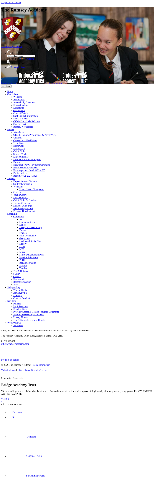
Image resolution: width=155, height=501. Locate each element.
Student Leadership (22, 184)
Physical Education (28, 257)
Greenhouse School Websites (33, 370)
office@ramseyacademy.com (15, 344)
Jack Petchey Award (23, 208)
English (23, 233)
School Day (19, 148)
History (22, 243)
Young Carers (19, 195)
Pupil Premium (20, 306)
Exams (16, 162)
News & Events (20, 118)
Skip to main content (11, 2)
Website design (8, 370)
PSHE (22, 260)
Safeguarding (13, 287)
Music (22, 252)
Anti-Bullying (20, 292)
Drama (22, 230)
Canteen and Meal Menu (25, 140)
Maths (22, 246)
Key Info (11, 301)
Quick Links (19, 151)
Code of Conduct (21, 298)
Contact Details (20, 113)
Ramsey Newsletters (23, 126)
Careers (17, 192)
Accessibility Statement (24, 102)
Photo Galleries (20, 173)
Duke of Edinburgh (22, 205)
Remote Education (22, 282)
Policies (17, 303)
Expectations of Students (25, 181)
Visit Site (5, 399)
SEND (16, 273)
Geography (24, 238)
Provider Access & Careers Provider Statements (36, 312)
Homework (18, 146)
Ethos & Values (20, 105)
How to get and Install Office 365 (29, 170)
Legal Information (41, 365)
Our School (12, 94)
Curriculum (18, 216)
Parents (10, 129)
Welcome (17, 97)
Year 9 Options (20, 271)
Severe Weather (20, 154)
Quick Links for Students (25, 200)
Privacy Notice (20, 317)
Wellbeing (18, 186)
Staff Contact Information (25, 116)
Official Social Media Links (26, 121)
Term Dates (18, 143)
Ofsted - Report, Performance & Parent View (34, 135)
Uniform (17, 137)
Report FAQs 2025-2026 (25, 175)
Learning (12, 214)
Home (10, 91)
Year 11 (17, 284)
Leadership (18, 107)
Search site (6, 378)
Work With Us (14, 322)
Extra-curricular (20, 156)
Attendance (18, 132)
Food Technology (27, 235)
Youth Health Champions (31, 189)
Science (23, 265)
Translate (29, 58)
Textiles (23, 268)
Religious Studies (27, 263)
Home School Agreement (25, 167)
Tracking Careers (21, 203)
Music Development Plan (31, 254)
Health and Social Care (30, 241)
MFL (21, 249)
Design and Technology (30, 227)
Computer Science (28, 222)
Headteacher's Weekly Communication (31, 165)
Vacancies (18, 325)
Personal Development (24, 211)
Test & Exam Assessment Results (29, 320)
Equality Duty (20, 309)
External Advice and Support (27, 159)
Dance (22, 224)
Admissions (19, 99)
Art (21, 219)
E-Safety (17, 295)
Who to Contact (20, 290)
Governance (19, 110)
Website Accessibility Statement (28, 314)
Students (11, 178)
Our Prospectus (20, 124)
